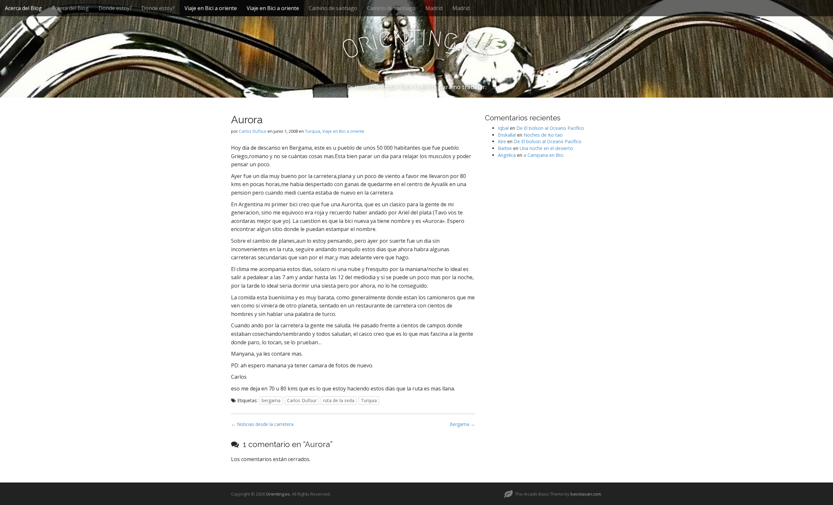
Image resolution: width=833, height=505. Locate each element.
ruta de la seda (338, 400)
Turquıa (312, 131)
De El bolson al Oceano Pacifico (550, 128)
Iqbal (503, 128)
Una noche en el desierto (546, 148)
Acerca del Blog (23, 8)
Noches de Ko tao (543, 135)
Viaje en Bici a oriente (210, 8)
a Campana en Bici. (544, 155)
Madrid (434, 8)
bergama (271, 400)
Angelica (507, 155)
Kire (502, 141)
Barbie (505, 148)
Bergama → (462, 424)
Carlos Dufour (252, 131)
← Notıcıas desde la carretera (262, 424)
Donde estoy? (115, 8)
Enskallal (507, 135)
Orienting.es (278, 494)
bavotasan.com (585, 494)
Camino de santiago (333, 8)
